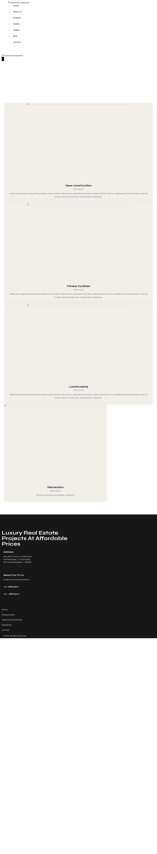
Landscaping (78, 386)
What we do (78, 189)
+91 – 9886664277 (11, 593)
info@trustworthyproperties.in (16, 579)
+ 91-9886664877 (11, 586)
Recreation (55, 487)
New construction (78, 185)
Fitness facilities (78, 286)
